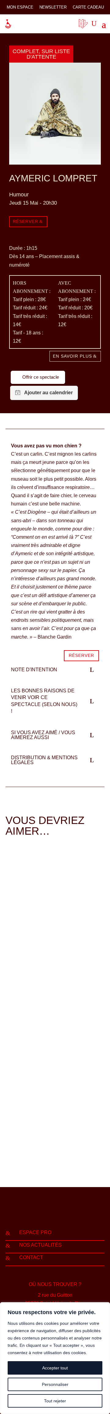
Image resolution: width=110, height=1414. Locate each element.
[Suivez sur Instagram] (55, 1212)
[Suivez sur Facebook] (43, 1212)
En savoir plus (72, 356)
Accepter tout (55, 1367)
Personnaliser (55, 1384)
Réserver (25, 221)
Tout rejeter (55, 1400)
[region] (55, 1358)
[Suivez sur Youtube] (67, 1212)
